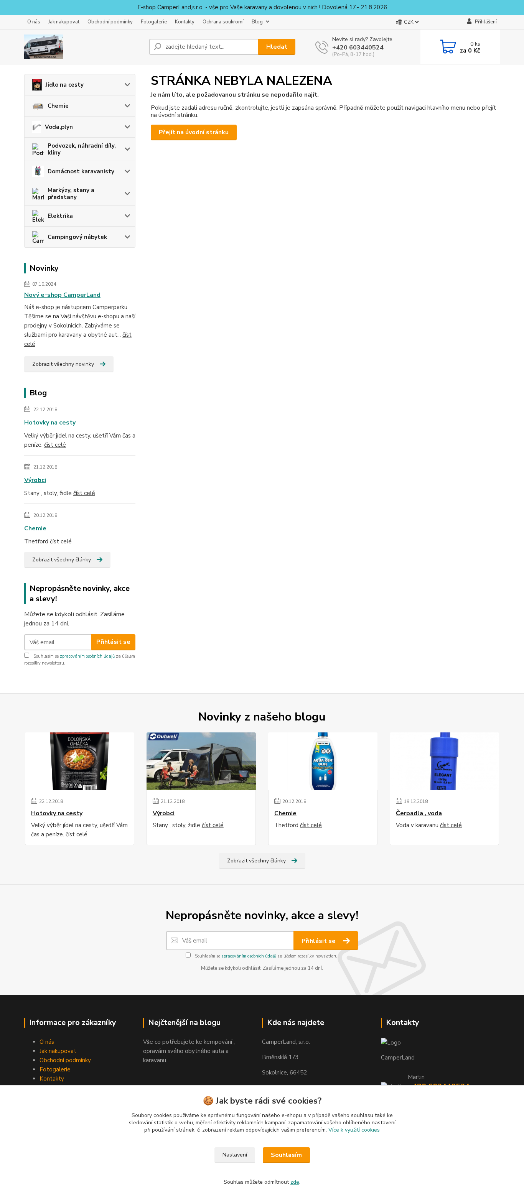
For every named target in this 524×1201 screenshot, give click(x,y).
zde (294, 1182)
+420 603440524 (358, 47)
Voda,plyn (59, 127)
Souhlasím (286, 1155)
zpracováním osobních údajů (87, 656)
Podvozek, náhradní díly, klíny (82, 149)
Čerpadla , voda (419, 813)
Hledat (276, 47)
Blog (257, 21)
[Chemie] (322, 761)
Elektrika (60, 216)
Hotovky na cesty (50, 422)
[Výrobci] (201, 761)
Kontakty (184, 21)
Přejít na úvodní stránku (194, 132)
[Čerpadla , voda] (444, 761)
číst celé (55, 445)
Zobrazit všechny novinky (63, 364)
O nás (33, 21)
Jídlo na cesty (65, 85)
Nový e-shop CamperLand (62, 295)
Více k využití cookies (354, 1130)
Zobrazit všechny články (61, 559)
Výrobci (35, 480)
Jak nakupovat (63, 21)
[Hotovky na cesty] (79, 761)
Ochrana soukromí (223, 21)
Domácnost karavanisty (81, 171)
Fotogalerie (154, 21)
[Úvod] (83, 47)
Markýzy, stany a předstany (71, 193)
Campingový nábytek (77, 237)
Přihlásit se (113, 642)
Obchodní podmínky (110, 21)
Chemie (58, 106)
